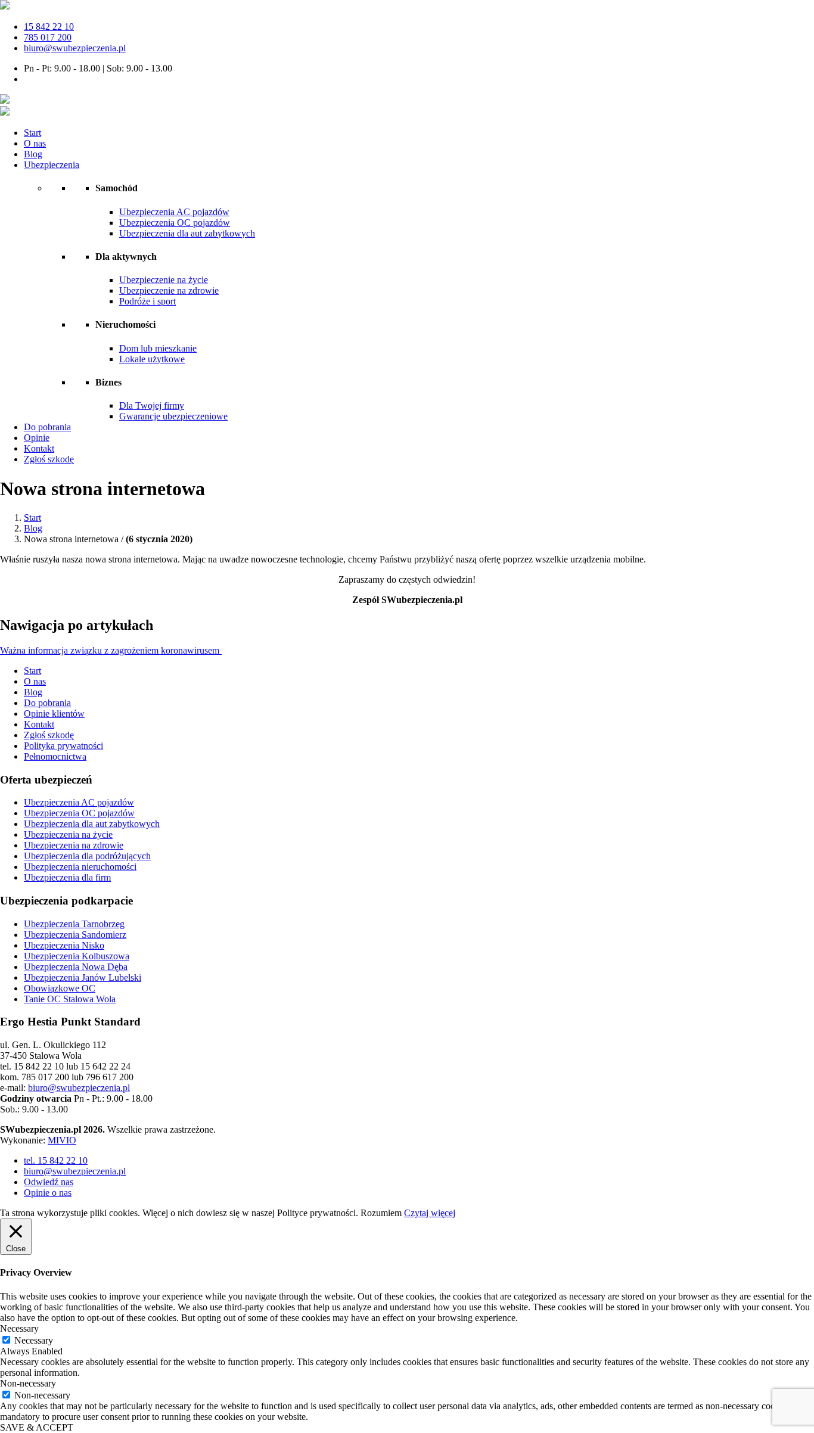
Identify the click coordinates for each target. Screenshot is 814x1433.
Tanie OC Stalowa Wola (70, 999)
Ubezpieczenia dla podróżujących (87, 856)
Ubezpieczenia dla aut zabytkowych (187, 233)
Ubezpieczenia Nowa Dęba (76, 967)
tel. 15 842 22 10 (56, 1160)
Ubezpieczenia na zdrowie (73, 845)
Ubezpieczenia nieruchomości (80, 867)
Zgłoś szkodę (49, 459)
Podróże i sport (147, 301)
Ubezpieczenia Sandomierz (75, 935)
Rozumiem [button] (381, 1213)
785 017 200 (48, 37)
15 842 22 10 (49, 26)
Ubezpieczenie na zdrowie (169, 290)
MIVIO (62, 1140)
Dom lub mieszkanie (158, 348)
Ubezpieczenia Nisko (64, 945)
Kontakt (39, 448)
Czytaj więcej (429, 1213)
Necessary (33, 1340)
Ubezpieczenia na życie (68, 834)
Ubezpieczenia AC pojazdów (174, 212)
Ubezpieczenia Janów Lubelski (82, 977)
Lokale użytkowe (152, 359)
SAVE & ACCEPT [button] (36, 1427)
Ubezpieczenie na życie (163, 280)
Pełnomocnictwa (55, 756)
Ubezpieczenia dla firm (67, 877)
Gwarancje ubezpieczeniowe (173, 416)
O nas (35, 143)
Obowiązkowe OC (59, 988)
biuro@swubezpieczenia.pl (75, 48)
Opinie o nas (48, 1193)
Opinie (36, 438)
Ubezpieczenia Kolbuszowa (76, 956)
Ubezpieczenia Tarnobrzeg (74, 924)
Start (32, 133)
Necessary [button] (19, 1328)
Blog (33, 154)
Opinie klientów (54, 713)
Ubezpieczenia (51, 165)
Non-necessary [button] (28, 1383)
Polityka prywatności (63, 746)
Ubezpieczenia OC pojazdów (174, 222)
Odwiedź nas (48, 1182)
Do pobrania (47, 427)
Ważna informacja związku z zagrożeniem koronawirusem (111, 650)
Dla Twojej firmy (151, 405)
